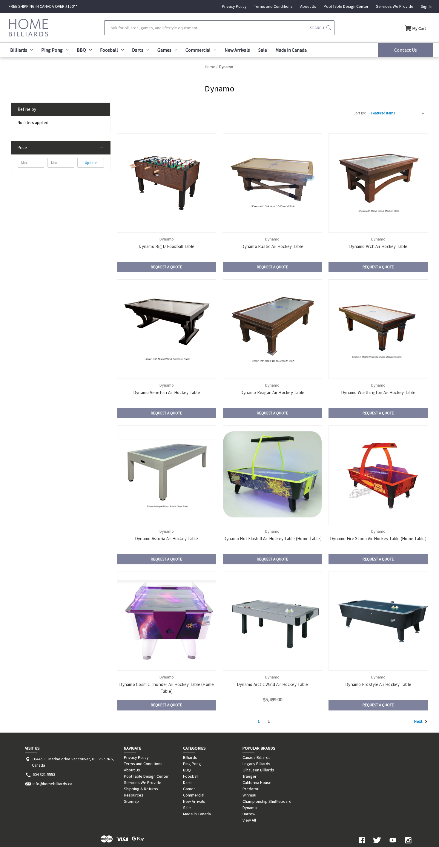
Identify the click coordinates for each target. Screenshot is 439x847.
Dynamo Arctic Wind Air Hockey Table (272, 684)
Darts (137, 50)
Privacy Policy (234, 6)
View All (249, 820)
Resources (133, 795)
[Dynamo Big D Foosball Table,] (166, 182)
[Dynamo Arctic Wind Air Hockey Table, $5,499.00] (272, 621)
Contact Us (405, 50)
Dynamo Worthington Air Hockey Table (378, 392)
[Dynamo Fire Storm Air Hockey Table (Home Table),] (378, 475)
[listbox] (398, 113)
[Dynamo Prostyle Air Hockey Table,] (378, 621)
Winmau (249, 795)
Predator (250, 788)
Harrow (248, 814)
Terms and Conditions (273, 6)
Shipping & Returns (141, 788)
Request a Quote (166, 266)
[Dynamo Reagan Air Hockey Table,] (272, 329)
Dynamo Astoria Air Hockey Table (166, 538)
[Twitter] (377, 840)
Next (418, 721)
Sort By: (360, 113)
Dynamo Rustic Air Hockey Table (272, 246)
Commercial (198, 50)
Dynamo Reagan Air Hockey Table (272, 392)
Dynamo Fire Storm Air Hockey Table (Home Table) (378, 538)
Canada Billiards (256, 757)
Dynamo (249, 807)
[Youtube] (393, 840)
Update (90, 162)
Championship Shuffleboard (266, 801)
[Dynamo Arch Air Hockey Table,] (378, 182)
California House (256, 782)
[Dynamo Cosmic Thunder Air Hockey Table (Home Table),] (166, 621)
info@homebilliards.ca (52, 783)
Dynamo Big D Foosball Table (166, 246)
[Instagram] (408, 840)
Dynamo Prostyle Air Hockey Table (378, 684)
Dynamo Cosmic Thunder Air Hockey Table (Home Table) (166, 687)
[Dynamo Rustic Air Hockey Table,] (272, 182)
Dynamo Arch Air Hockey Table (378, 246)
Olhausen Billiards (258, 770)
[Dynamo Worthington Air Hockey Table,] (378, 329)
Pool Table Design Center (346, 6)
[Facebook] (361, 840)
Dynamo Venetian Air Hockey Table (166, 392)
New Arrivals (237, 50)
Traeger (249, 776)
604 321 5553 (44, 774)
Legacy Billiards (256, 763)
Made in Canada (291, 50)
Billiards (18, 50)
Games (164, 50)
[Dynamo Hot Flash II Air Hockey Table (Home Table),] (272, 475)
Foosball (109, 50)
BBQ (81, 50)
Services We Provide (394, 6)
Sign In (426, 6)
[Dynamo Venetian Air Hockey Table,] (166, 329)
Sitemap (131, 801)
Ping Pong (52, 50)
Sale (262, 50)
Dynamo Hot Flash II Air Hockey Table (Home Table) (272, 538)
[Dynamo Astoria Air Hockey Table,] (166, 475)
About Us (308, 6)
